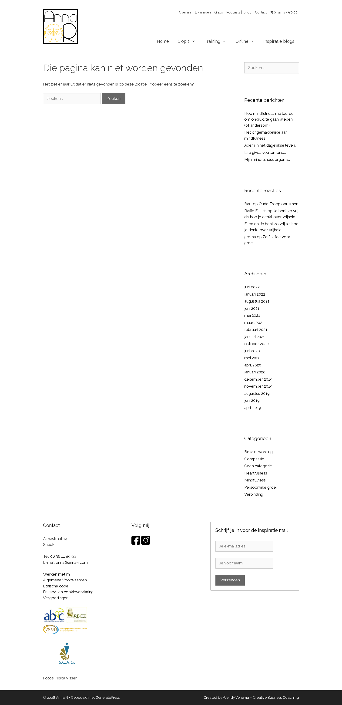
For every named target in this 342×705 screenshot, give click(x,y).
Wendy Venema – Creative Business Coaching (261, 697)
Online (241, 41)
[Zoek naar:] (72, 98)
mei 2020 (252, 358)
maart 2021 (254, 322)
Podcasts (233, 12)
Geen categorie (258, 466)
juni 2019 (252, 400)
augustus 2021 (256, 301)
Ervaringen (203, 12)
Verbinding (253, 494)
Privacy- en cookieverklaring (68, 592)
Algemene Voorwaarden (65, 580)
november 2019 (258, 386)
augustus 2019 (257, 393)
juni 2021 (251, 308)
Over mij (185, 12)
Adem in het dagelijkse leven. (270, 145)
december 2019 (258, 379)
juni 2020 (252, 351)
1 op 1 (184, 41)
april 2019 (252, 407)
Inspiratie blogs (278, 41)
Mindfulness (255, 480)
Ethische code (55, 586)
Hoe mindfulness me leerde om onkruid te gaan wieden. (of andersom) (269, 119)
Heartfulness (255, 473)
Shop (247, 12)
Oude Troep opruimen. (279, 203)
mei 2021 (252, 315)
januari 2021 (254, 336)
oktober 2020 (256, 343)
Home (163, 41)
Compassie (254, 459)
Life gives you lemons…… (265, 152)
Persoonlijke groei (260, 487)
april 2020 (252, 365)
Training (212, 41)
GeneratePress (108, 697)
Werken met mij (57, 574)
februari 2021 (255, 329)
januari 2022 (254, 294)
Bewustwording (258, 451)
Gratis (218, 12)
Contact (261, 12)
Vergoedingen (55, 598)
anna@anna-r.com (72, 562)
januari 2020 (254, 372)
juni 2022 (252, 287)
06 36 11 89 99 (63, 556)
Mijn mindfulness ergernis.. (267, 159)
